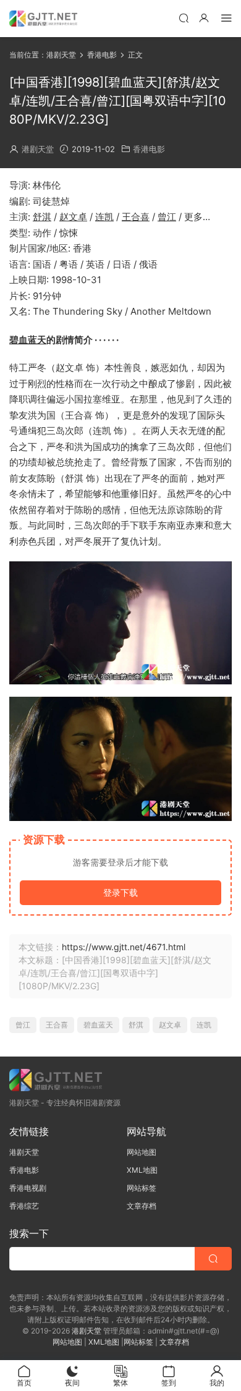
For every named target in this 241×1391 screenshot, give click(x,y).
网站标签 (141, 1188)
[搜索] (183, 18)
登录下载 (120, 892)
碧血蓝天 (27, 340)
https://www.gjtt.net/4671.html (123, 947)
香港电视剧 (27, 1188)
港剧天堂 (38, 149)
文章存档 (141, 1205)
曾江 (167, 217)
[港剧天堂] (43, 18)
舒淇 (42, 217)
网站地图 (141, 1152)
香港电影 (149, 149)
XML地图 (142, 1170)
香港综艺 (24, 1205)
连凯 (104, 217)
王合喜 (136, 217)
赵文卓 (73, 217)
